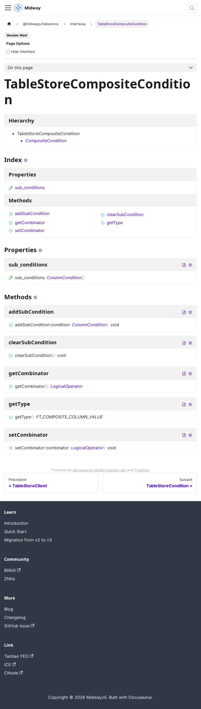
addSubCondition (32, 213)
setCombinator (29, 230)
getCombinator (30, 222)
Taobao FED (16, 656)
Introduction (16, 523)
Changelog (15, 617)
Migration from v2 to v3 (28, 539)
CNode (11, 672)
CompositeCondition (45, 140)
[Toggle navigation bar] (8, 8)
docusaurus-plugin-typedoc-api (99, 470)
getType (115, 222)
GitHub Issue (17, 625)
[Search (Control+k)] (192, 8)
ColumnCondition (64, 277)
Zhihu (9, 578)
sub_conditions (29, 187)
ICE (7, 664)
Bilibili (10, 570)
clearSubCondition (125, 214)
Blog (8, 609)
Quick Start (15, 531)
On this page (20, 67)
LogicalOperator (67, 386)
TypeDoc (141, 470)
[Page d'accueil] (9, 24)
